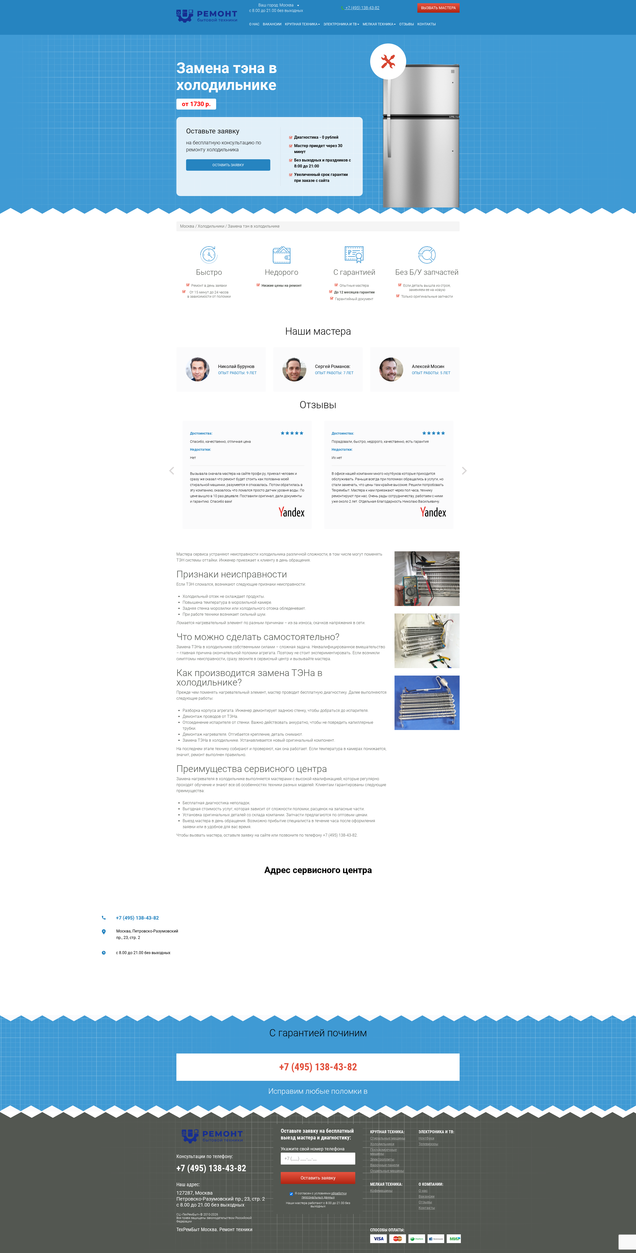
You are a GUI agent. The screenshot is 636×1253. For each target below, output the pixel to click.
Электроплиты (382, 1159)
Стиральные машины (387, 1138)
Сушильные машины (387, 1171)
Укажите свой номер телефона (313, 1148)
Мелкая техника (378, 24)
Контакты (426, 24)
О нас (254, 24)
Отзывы (406, 24)
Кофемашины (381, 1191)
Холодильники (382, 1144)
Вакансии (272, 24)
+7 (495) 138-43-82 (137, 918)
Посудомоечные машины (383, 1152)
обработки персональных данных (324, 1195)
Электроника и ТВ (340, 24)
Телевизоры (428, 1144)
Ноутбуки (426, 1138)
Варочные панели (384, 1165)
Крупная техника (301, 24)
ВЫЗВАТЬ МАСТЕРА (438, 8)
